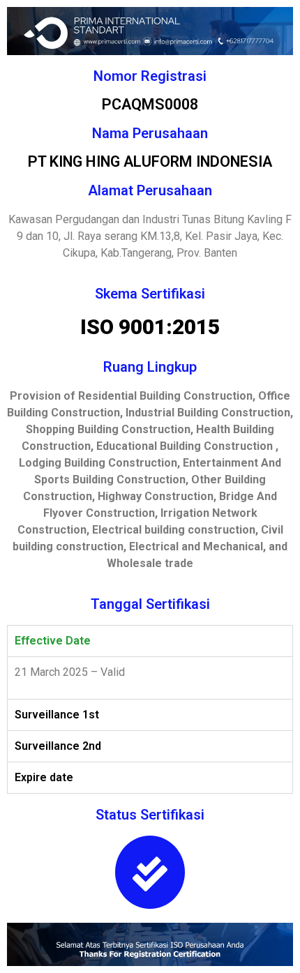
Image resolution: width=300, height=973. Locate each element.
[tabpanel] (150, 677)
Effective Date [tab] (53, 640)
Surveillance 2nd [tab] (58, 746)
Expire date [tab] (44, 777)
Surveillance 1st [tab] (57, 714)
